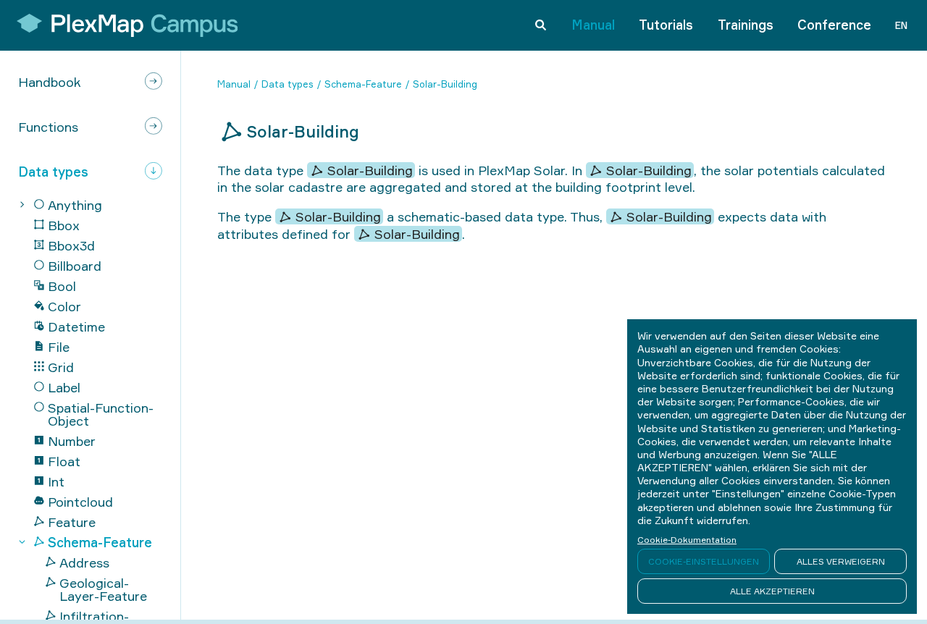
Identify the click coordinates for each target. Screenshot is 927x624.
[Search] (540, 25)
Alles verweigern (841, 561)
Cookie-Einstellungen (703, 561)
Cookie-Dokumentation (687, 539)
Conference (834, 25)
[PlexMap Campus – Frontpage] (122, 25)
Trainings (745, 25)
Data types (287, 84)
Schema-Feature (363, 84)
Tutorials (666, 25)
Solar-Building (445, 84)
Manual (593, 25)
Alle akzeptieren (772, 591)
